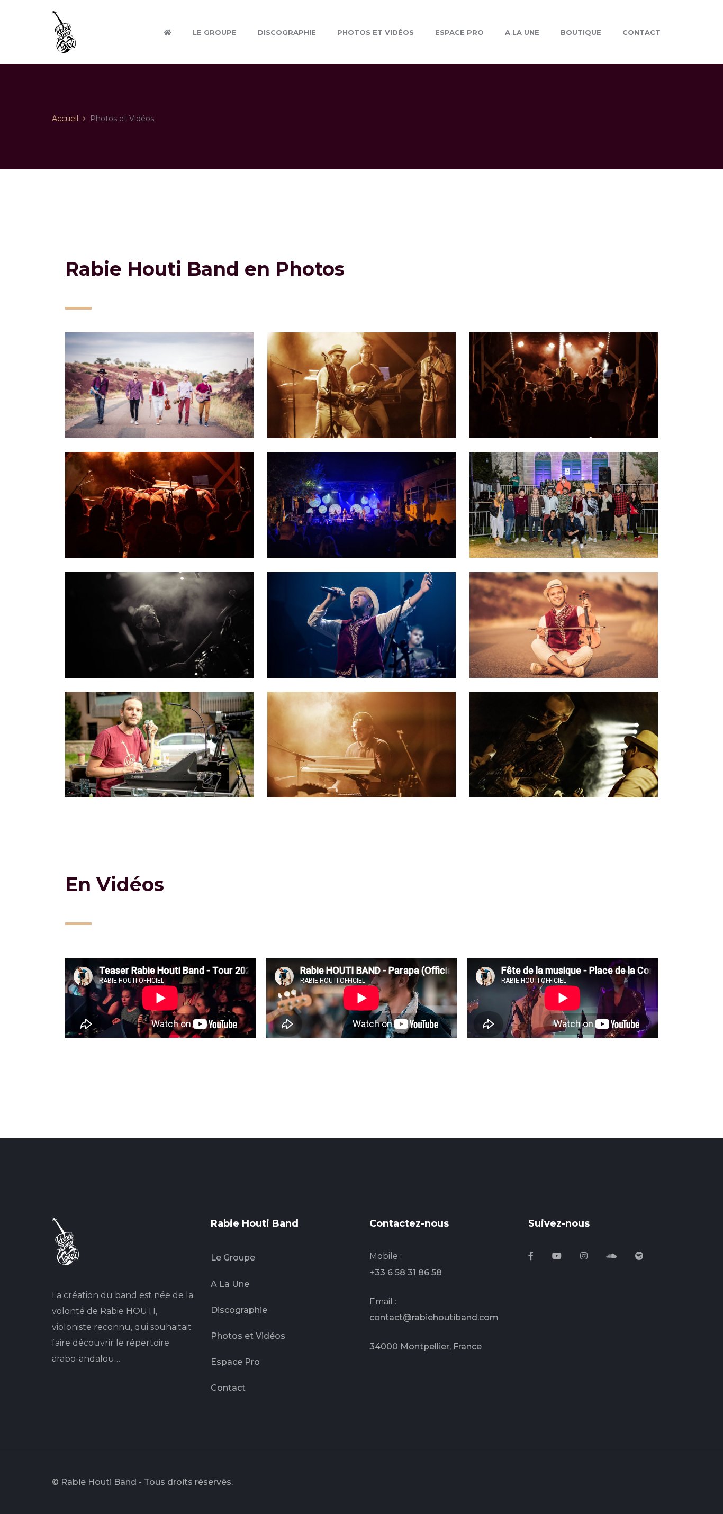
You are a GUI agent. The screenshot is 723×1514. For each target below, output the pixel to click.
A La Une (230, 1284)
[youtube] (557, 1256)
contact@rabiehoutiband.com (434, 1317)
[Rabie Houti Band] (64, 31)
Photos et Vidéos (248, 1336)
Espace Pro (235, 1362)
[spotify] (639, 1256)
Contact (228, 1388)
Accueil (65, 118)
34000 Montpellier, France (425, 1346)
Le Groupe (233, 1258)
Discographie (239, 1310)
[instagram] (584, 1256)
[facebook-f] (531, 1256)
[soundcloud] (611, 1256)
